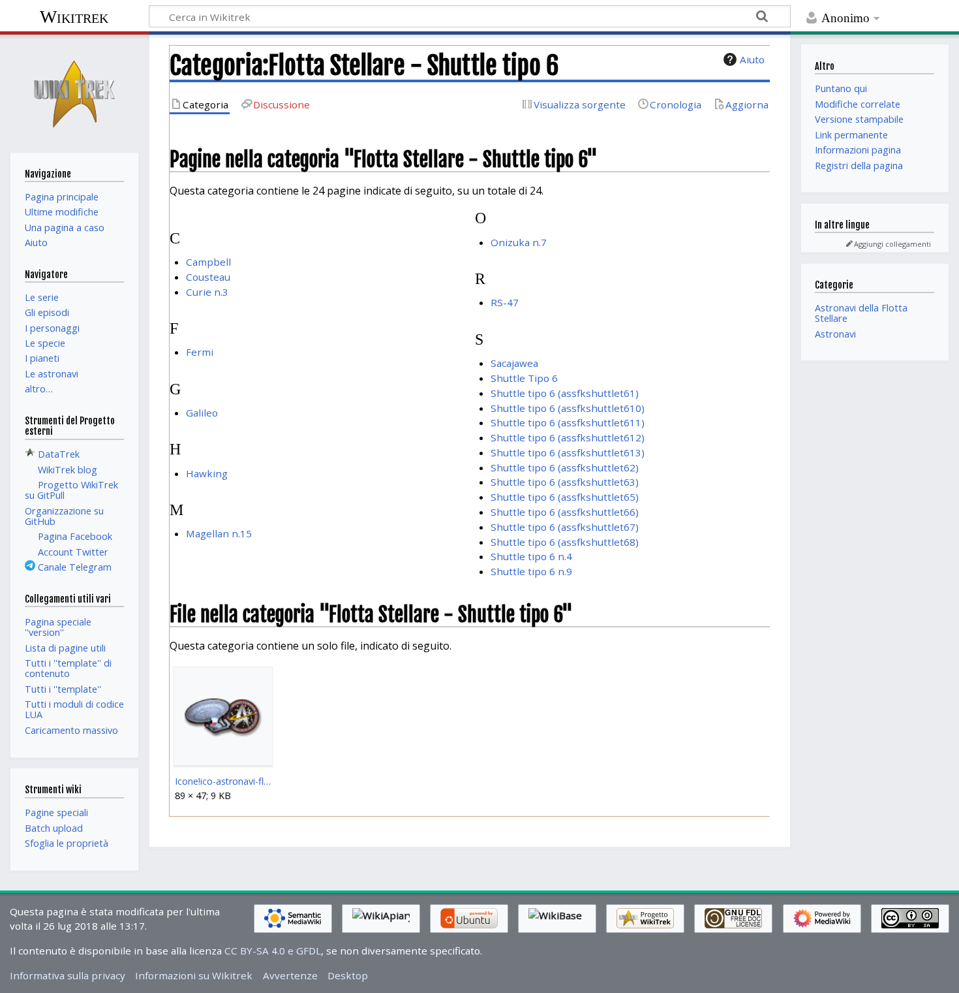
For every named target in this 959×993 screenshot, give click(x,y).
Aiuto (752, 59)
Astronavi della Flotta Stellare (861, 313)
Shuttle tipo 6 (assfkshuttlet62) (565, 467)
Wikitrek (74, 17)
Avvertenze (290, 975)
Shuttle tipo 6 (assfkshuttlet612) (568, 437)
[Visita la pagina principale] (74, 92)
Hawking (207, 473)
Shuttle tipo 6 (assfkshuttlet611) (568, 422)
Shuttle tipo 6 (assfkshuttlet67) (565, 526)
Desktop (347, 975)
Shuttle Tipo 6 (524, 378)
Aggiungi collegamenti (892, 244)
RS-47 (505, 302)
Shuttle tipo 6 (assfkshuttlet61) (565, 393)
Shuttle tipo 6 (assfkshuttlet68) (565, 541)
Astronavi (835, 334)
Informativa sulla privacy (67, 975)
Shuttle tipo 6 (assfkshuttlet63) (565, 481)
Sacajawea (514, 363)
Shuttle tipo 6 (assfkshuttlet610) (568, 408)
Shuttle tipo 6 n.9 (531, 571)
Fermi (199, 351)
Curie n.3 (207, 291)
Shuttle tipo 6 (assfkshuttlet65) (565, 496)
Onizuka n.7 (519, 242)
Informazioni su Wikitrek (193, 975)
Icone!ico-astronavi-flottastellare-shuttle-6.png (223, 781)
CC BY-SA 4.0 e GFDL (272, 950)
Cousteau (208, 276)
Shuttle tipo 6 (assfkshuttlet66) (565, 511)
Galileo (202, 412)
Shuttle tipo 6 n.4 (531, 556)
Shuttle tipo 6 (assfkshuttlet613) (568, 452)
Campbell (208, 261)
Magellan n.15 (219, 533)
